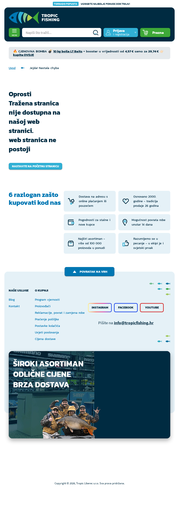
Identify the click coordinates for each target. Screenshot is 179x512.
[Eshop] (34, 18)
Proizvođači (42, 306)
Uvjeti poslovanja (47, 332)
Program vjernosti (47, 299)
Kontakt (14, 306)
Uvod (12, 68)
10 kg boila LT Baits (67, 51)
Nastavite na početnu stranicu (35, 166)
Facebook (126, 307)
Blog (12, 299)
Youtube (152, 307)
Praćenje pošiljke (47, 319)
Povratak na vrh (93, 271)
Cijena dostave (45, 339)
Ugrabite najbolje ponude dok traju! (92, 3)
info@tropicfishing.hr (134, 322)
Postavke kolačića (47, 326)
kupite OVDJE (23, 54)
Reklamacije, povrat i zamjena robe (60, 312)
